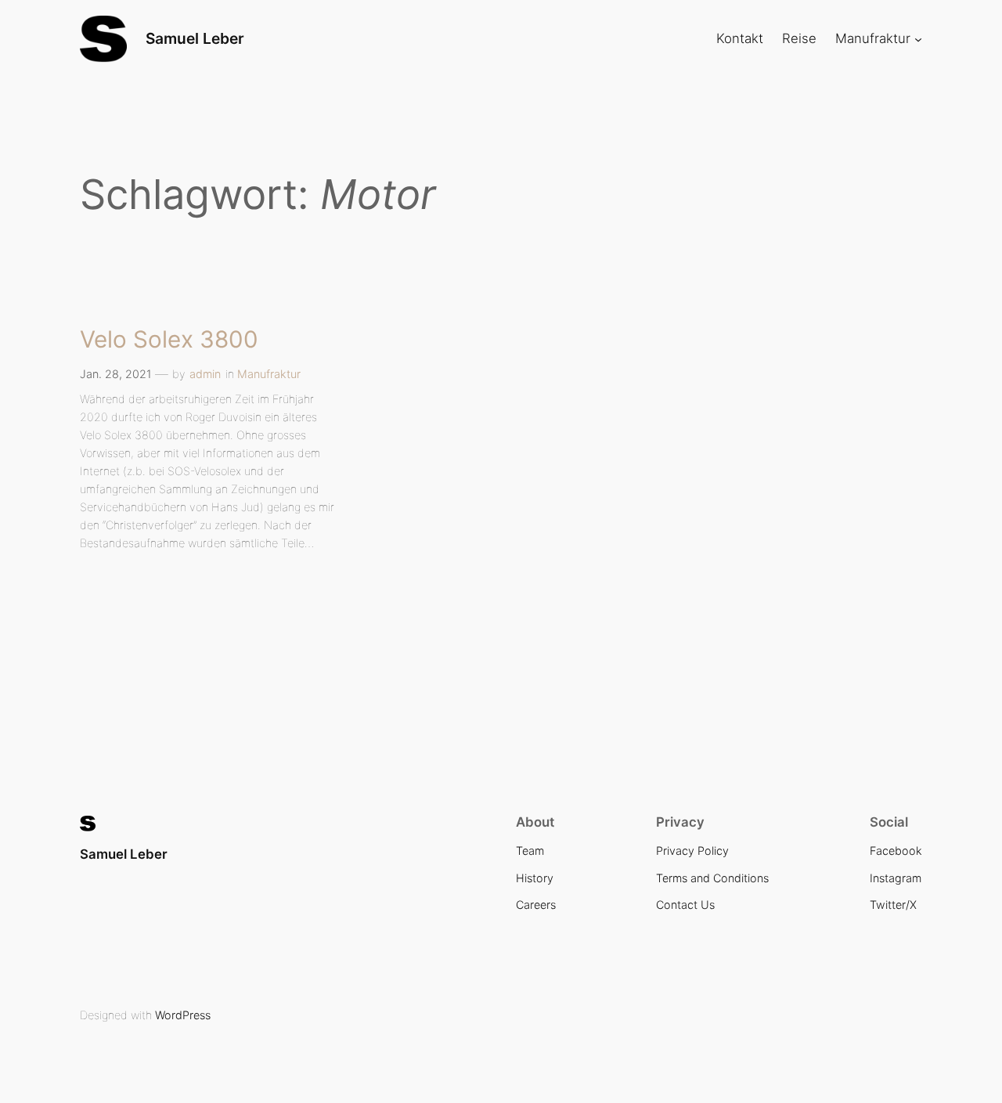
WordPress (183, 1015)
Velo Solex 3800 (169, 339)
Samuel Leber (195, 38)
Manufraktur (269, 373)
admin (205, 373)
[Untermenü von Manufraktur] (918, 39)
